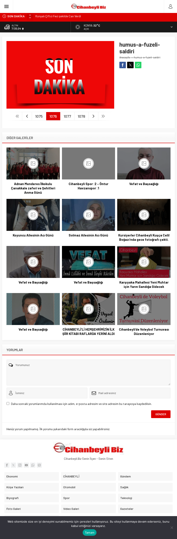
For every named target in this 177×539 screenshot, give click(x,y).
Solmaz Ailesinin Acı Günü (88, 235)
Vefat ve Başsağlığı (143, 184)
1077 (67, 116)
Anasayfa (124, 57)
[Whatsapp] (32, 465)
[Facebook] (6, 465)
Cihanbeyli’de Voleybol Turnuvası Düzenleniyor (144, 331)
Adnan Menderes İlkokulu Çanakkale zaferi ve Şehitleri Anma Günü (33, 188)
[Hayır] (171, 527)
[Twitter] (13, 465)
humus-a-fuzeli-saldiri (147, 57)
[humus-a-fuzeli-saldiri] (60, 107)
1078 (81, 116)
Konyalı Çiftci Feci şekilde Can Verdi (58, 16)
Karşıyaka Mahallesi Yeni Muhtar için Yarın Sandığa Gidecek (144, 284)
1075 (39, 116)
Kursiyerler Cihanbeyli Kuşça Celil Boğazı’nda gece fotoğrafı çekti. (143, 237)
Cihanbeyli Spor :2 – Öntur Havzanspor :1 (88, 186)
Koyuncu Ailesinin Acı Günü (33, 235)
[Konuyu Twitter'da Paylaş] (130, 65)
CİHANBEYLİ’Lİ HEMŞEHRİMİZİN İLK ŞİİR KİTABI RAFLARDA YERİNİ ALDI (88, 331)
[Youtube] (26, 465)
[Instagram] (19, 465)
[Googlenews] (39, 465)
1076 (53, 116)
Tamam (89, 532)
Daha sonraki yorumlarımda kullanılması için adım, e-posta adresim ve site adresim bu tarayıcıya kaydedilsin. (81, 404)
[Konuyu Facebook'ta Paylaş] (122, 65)
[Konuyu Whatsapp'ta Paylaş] (138, 65)
